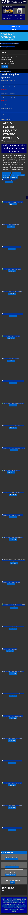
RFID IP (19, 904)
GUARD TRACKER (6, 175)
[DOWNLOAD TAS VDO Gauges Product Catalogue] (9, 43)
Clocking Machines (13, 909)
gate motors (16, 901)
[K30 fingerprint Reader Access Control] (7, 46)
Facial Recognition (8, 907)
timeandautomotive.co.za (10, 874)
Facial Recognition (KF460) (6, 104)
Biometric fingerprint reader (14, 902)
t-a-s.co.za (12, 882)
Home (3, 899)
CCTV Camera (11, 906)
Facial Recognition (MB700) (6, 108)
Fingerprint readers (21, 906)
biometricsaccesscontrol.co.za (11, 859)
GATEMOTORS (6, 177)
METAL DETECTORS (16, 172)
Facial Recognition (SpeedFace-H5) (8, 93)
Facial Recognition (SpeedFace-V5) (8, 97)
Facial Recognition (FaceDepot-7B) (8, 86)
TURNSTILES (8, 172)
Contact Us (4, 66)
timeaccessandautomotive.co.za (12, 866)
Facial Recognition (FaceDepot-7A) (8, 80)
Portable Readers (18, 907)
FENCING (13, 175)
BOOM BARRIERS (14, 177)
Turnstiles (9, 899)
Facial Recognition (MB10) (6, 119)
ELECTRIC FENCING (20, 175)
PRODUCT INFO (9, 181)
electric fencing (8, 901)
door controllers (13, 904)
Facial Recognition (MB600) (6, 114)
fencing (24, 899)
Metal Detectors (17, 899)
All (3, 172)
